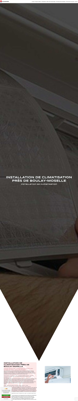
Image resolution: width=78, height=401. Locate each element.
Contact (75, 1)
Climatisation (43, 1)
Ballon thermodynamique (50, 1)
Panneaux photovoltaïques (60, 1)
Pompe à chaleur (38, 1)
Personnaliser (6, 398)
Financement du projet (70, 1)
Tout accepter (6, 395)
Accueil (33, 1)
